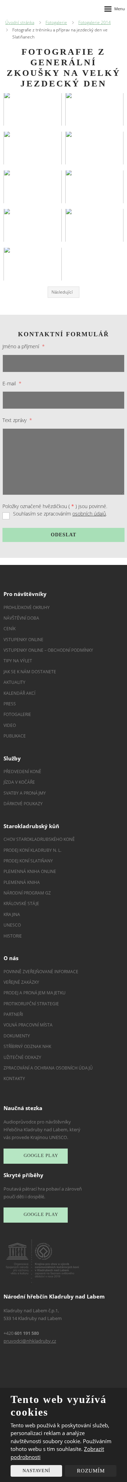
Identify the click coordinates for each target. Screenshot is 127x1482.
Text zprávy (17, 420)
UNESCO (12, 925)
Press (10, 704)
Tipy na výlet (18, 661)
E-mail (11, 383)
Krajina (12, 914)
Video (10, 725)
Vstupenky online (23, 640)
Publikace (15, 736)
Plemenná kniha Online (30, 871)
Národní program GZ (27, 893)
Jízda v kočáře (19, 782)
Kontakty (14, 1079)
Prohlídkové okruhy (27, 607)
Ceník (10, 629)
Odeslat (63, 534)
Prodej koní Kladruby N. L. (32, 850)
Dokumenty (17, 1036)
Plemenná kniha (22, 882)
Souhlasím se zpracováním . (60, 513)
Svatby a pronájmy (25, 793)
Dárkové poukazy (23, 804)
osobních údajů (89, 513)
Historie (13, 936)
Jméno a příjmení (23, 346)
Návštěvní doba (21, 618)
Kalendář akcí (19, 693)
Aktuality (14, 682)
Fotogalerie (17, 714)
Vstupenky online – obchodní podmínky (48, 650)
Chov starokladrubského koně (39, 839)
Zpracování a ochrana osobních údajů (48, 1068)
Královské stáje (21, 903)
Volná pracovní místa (28, 1025)
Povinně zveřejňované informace (41, 972)
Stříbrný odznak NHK (27, 1046)
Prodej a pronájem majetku (35, 993)
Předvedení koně (22, 772)
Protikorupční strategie (31, 1004)
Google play (41, 1155)
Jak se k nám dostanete (30, 672)
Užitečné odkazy (22, 1057)
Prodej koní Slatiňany (28, 861)
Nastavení (36, 1470)
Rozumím (91, 1471)
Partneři (13, 1014)
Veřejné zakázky (21, 982)
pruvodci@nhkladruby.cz (30, 1341)
